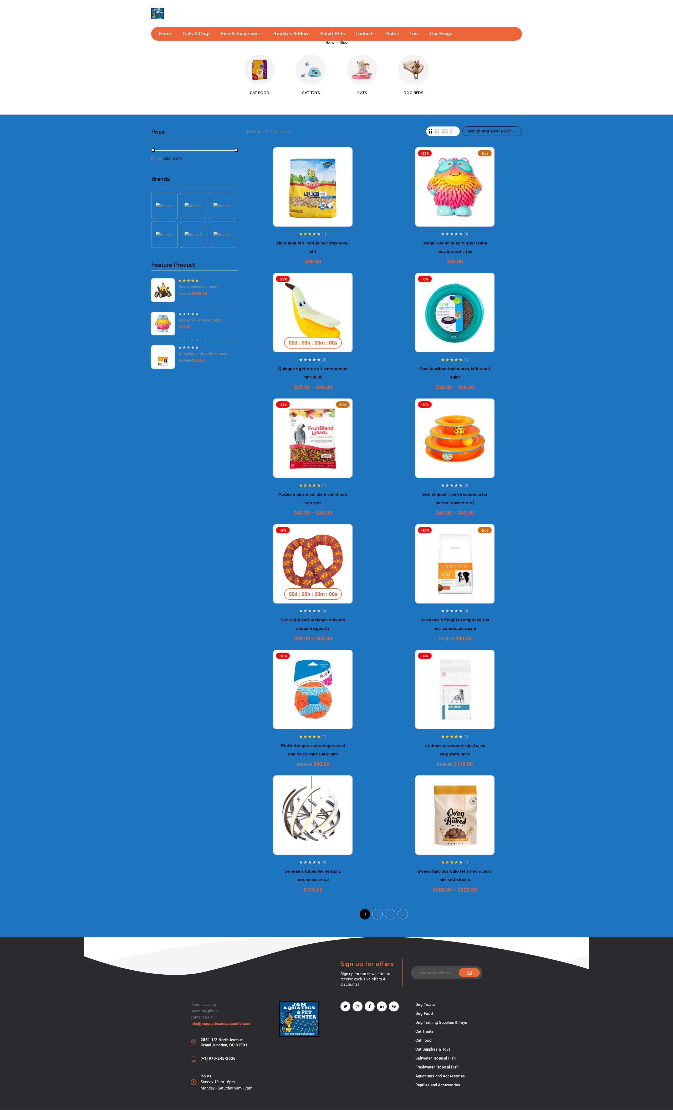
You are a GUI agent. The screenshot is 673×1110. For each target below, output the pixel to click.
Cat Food (259, 92)
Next (402, 914)
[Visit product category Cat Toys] (311, 70)
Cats (362, 92)
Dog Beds (413, 92)
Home (329, 42)
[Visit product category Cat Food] (259, 70)
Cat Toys (311, 92)
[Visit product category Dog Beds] (413, 70)
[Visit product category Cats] (362, 70)
